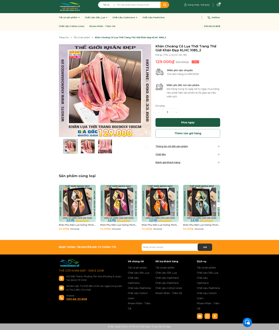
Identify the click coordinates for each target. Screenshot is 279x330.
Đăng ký (205, 4)
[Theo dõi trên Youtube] (200, 316)
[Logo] (70, 6)
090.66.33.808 (212, 26)
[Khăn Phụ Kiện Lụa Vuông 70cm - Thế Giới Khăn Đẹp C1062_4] (77, 203)
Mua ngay (188, 122)
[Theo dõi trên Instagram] (207, 316)
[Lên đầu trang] (274, 325)
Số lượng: (160, 106)
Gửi (205, 247)
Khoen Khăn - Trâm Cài (102, 26)
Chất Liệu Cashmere (124, 17)
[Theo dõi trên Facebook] (215, 316)
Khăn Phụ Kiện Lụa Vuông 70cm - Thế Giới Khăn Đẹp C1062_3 (118, 225)
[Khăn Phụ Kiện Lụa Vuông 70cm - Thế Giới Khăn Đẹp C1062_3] (118, 203)
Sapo (168, 326)
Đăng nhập (193, 4)
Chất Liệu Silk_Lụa (95, 17)
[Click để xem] (105, 90)
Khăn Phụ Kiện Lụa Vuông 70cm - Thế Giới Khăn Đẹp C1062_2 (160, 225)
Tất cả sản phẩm (68, 17)
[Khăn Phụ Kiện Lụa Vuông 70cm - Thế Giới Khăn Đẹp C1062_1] (201, 203)
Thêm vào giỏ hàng (79, 219)
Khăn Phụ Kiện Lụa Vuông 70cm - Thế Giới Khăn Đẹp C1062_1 (201, 225)
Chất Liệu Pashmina (153, 17)
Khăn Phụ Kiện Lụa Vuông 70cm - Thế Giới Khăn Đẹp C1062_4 (77, 225)
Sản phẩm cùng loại (77, 176)
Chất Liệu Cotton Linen (71, 26)
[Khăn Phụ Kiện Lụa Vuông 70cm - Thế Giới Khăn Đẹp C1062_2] (160, 203)
